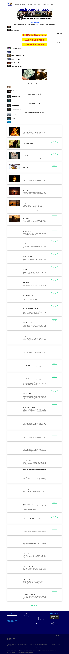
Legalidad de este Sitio (45, 4)
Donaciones (52, 4)
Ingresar (54, 128)
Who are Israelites (15, 26)
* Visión (37, 618)
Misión (35, 4)
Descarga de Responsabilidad (27, 4)
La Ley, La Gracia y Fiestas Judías (17, 52)
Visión (38, 4)
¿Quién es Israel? (39, 20)
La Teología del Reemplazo (16, 48)
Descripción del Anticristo (16, 66)
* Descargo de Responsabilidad (41, 616)
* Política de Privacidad (40, 614)
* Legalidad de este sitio (40, 619)
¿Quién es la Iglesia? (34, 22)
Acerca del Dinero (34, 81)
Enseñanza (59, 33)
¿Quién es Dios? (30, 20)
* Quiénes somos (39, 613)
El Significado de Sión (15, 62)
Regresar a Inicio (34, 605)
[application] (54, 617)
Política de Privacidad (17, 4)
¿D (17, 55)
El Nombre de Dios (15, 30)
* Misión (37, 617)
